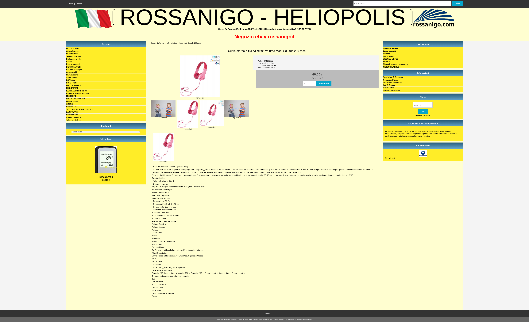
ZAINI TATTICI (72, 112)
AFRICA (386, 62)
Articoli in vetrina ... (74, 117)
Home (70, 4)
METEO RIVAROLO (391, 67)
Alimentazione (72, 51)
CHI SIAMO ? (388, 56)
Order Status (388, 88)
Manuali (386, 54)
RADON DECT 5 (106, 177)
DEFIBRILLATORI (73, 67)
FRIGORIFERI (72, 88)
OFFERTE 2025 (72, 101)
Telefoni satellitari (73, 56)
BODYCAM (70, 80)
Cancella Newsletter (391, 91)
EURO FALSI (71, 83)
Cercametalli (71, 72)
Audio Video (71, 77)
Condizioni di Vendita (392, 83)
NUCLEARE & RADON (75, 99)
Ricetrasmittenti (73, 64)
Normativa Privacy (391, 80)
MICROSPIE (71, 96)
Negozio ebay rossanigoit (264, 36)
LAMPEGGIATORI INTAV (76, 91)
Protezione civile (73, 59)
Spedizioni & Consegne (393, 77)
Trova (423, 97)
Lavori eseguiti (389, 51)
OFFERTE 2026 (72, 48)
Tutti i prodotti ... (73, 120)
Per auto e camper (74, 70)
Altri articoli (390, 158)
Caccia (69, 62)
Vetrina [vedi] (106, 139)
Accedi (79, 4)
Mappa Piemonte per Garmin (395, 64)
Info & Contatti (389, 85)
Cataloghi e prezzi (391, 48)
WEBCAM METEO (390, 59)
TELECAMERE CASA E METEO (79, 109)
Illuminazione (72, 54)
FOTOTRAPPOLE (73, 85)
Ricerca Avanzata (422, 116)
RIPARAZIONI (72, 115)
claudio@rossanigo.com (279, 29)
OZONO (69, 104)
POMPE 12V (71, 107)
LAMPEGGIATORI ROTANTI (78, 93)
